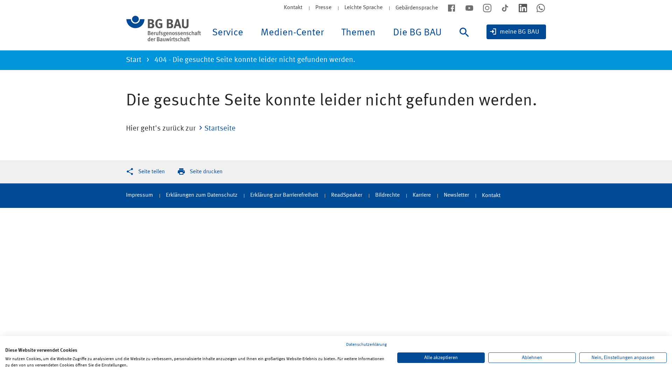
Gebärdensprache (417, 8)
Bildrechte (387, 195)
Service (227, 33)
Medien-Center (292, 33)
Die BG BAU (417, 33)
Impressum (139, 195)
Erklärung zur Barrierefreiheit (284, 195)
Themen (358, 33)
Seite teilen (151, 172)
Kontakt (293, 7)
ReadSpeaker (346, 195)
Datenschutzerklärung (366, 345)
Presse (323, 7)
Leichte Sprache (363, 7)
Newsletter (456, 195)
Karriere (422, 195)
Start (133, 60)
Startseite (220, 128)
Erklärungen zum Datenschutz (201, 195)
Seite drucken (206, 172)
